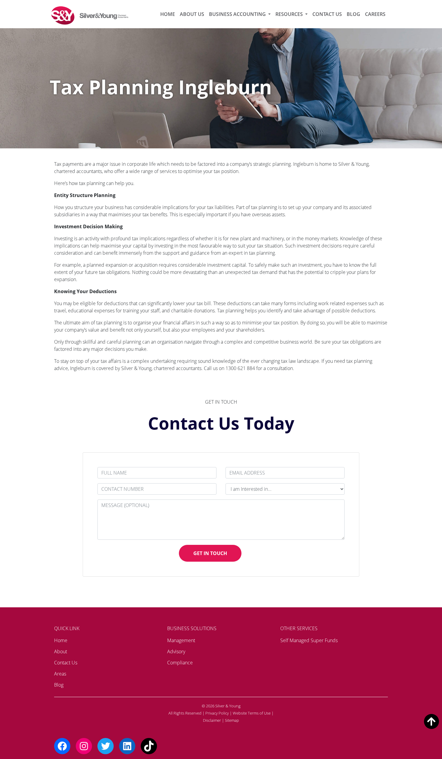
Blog (353, 14)
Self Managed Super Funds (309, 640)
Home (167, 14)
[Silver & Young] (90, 15)
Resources (289, 14)
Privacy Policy (217, 713)
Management (181, 640)
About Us (192, 14)
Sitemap (232, 720)
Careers (375, 14)
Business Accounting (238, 14)
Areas (60, 673)
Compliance (180, 662)
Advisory (176, 651)
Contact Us (327, 14)
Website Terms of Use (252, 713)
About (60, 651)
